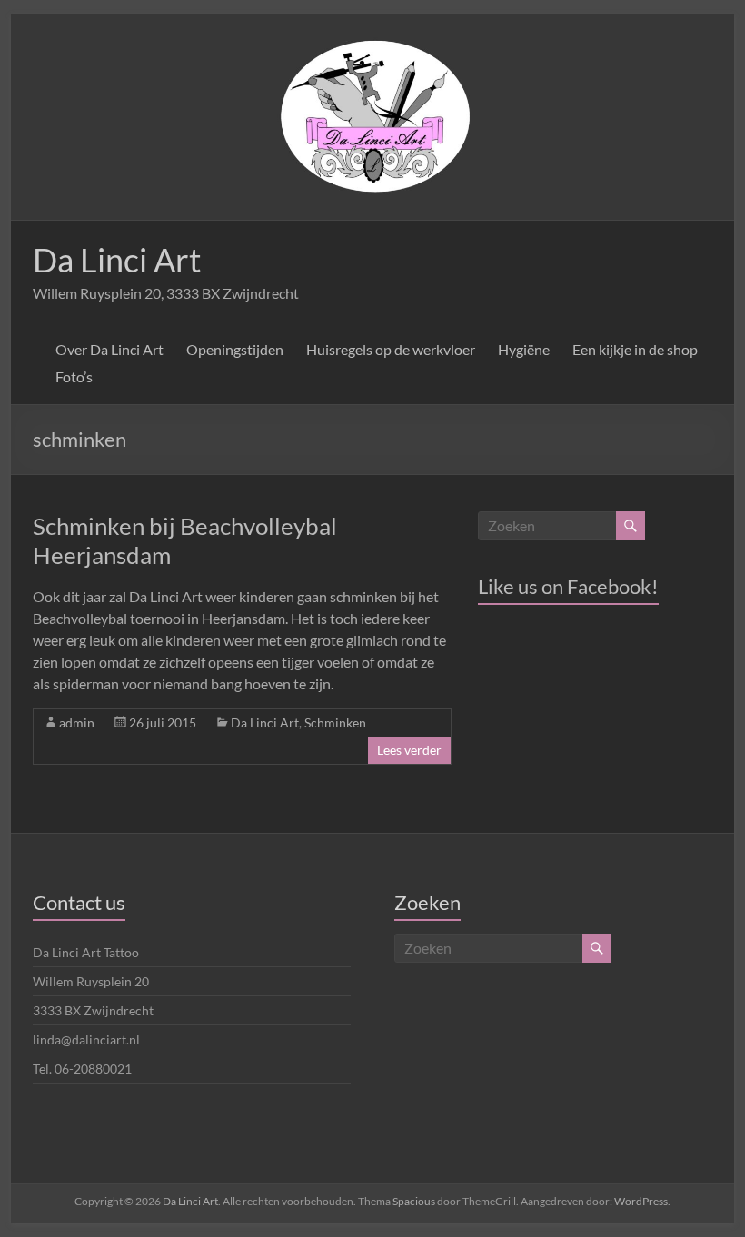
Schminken (335, 722)
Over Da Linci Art (109, 349)
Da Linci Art (117, 260)
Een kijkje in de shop (635, 349)
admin (76, 722)
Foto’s (74, 376)
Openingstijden (234, 349)
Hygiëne (524, 349)
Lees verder (409, 749)
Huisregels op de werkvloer (390, 349)
